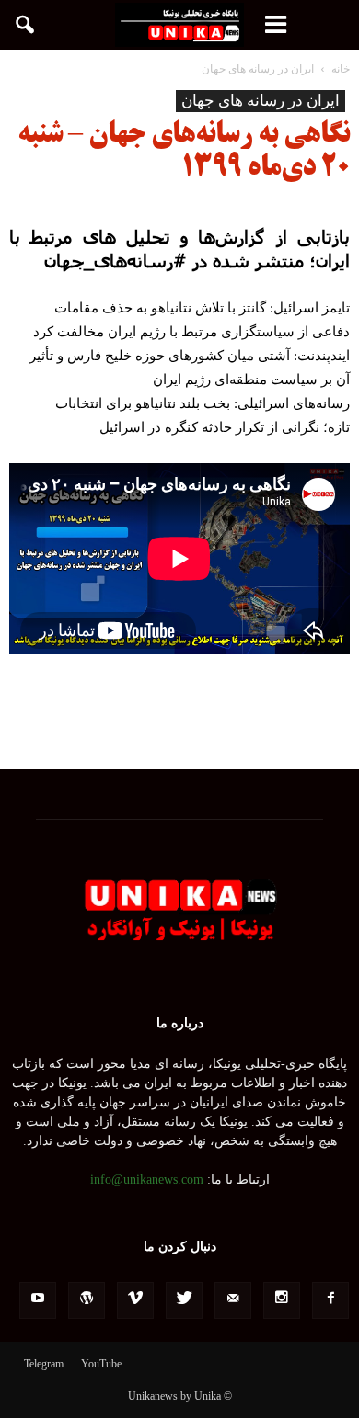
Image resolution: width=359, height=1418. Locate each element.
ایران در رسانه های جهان (260, 100)
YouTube (101, 1363)
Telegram (44, 1363)
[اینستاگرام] (281, 1300)
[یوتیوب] (37, 1300)
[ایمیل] (232, 1300)
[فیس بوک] (330, 1300)
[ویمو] (135, 1300)
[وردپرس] (86, 1300)
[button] (26, 25)
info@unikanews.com (146, 1179)
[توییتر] (184, 1300)
